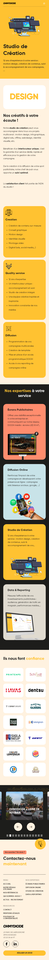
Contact (7, 910)
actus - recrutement (13, 900)
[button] (44, 3)
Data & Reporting (34, 894)
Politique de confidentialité (10, 917)
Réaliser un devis (24, 953)
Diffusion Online (33, 887)
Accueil (7, 884)
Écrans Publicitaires (35, 884)
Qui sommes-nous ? (12, 896)
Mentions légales (11, 913)
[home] (9, 3)
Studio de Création (34, 891)
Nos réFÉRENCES (10, 893)
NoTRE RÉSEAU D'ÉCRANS (9, 888)
